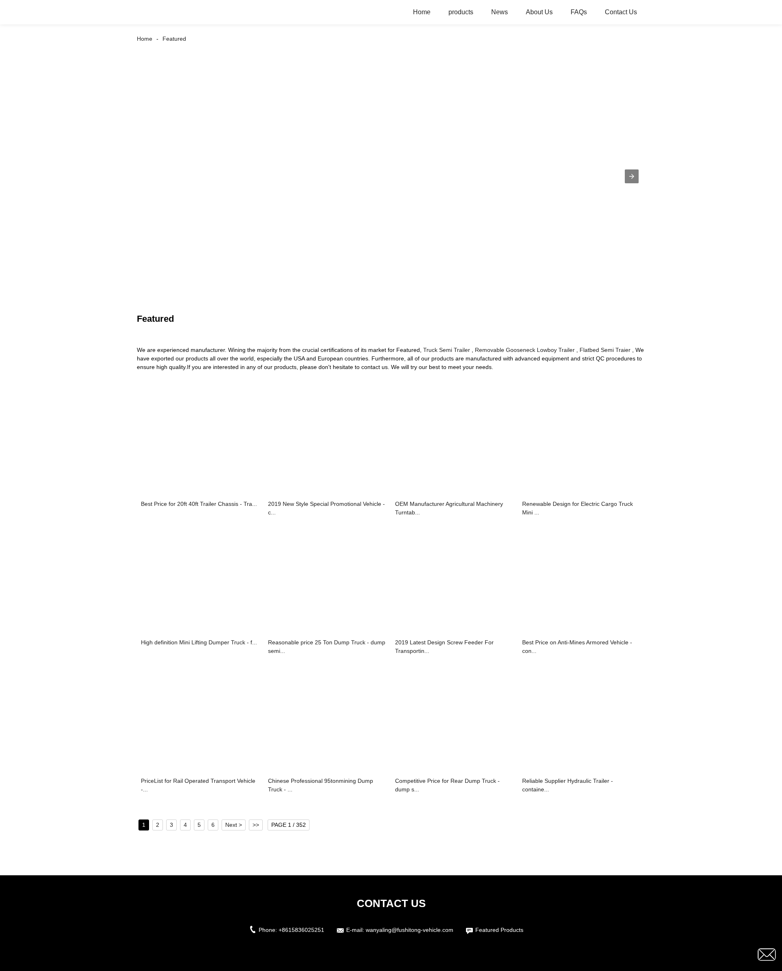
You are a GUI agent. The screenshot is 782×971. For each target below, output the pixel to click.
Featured (174, 38)
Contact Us (621, 12)
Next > (233, 825)
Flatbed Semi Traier (605, 350)
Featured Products (499, 930)
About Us (539, 12)
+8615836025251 (301, 930)
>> (256, 825)
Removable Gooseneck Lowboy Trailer (525, 350)
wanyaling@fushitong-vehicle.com (409, 930)
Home (422, 12)
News (499, 12)
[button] (632, 176)
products (460, 12)
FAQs (579, 12)
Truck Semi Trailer (446, 350)
